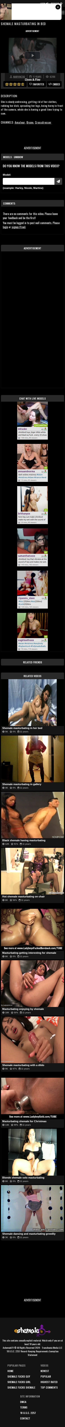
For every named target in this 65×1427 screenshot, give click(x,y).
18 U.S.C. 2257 (28, 1413)
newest (45, 1371)
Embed (56, 84)
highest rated (49, 1382)
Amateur (20, 122)
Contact (25, 1418)
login (5, 227)
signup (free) (18, 227)
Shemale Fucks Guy (18, 1376)
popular (46, 1376)
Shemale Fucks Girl (19, 1382)
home (10, 1371)
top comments (49, 1387)
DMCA (23, 1402)
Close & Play (32, 79)
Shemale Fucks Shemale (21, 1387)
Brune (30, 122)
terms (23, 1407)
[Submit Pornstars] (58, 181)
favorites (38, 84)
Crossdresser (43, 122)
